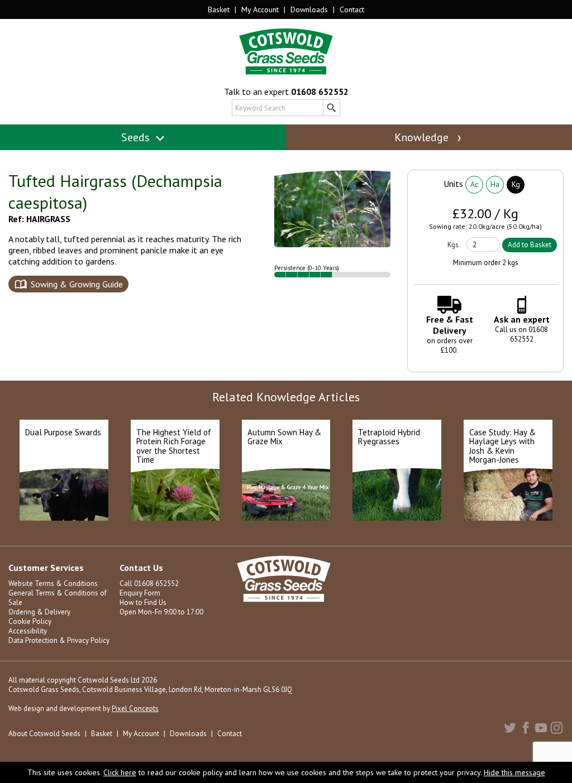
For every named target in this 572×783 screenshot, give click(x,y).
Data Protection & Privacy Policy (58, 640)
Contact (352, 9)
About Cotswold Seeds (44, 733)
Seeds (136, 137)
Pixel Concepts (135, 708)
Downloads (309, 9)
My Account (260, 9)
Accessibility (27, 631)
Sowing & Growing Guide (77, 284)
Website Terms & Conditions (53, 583)
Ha (494, 184)
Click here (119, 772)
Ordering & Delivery (39, 612)
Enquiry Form (140, 593)
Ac (474, 184)
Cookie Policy (29, 621)
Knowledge (422, 137)
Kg (516, 184)
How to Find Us (143, 602)
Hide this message (514, 772)
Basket (219, 9)
